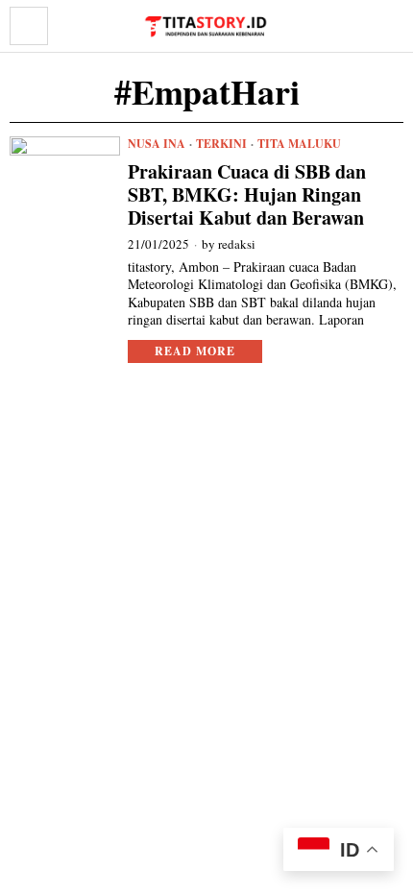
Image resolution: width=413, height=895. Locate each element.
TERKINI (221, 144)
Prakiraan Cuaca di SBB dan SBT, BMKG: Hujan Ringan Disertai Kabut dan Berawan (247, 195)
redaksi (236, 244)
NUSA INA (156, 144)
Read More (195, 351)
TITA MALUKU (299, 144)
